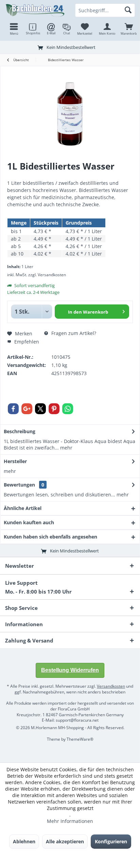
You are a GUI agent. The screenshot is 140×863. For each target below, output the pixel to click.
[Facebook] (13, 408)
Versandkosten (111, 686)
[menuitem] (129, 29)
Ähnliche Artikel (22, 508)
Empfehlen (26, 341)
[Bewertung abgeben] (70, 175)
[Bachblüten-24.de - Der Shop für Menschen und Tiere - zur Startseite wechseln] (35, 10)
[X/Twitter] (40, 408)
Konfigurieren (111, 841)
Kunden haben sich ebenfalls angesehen (50, 536)
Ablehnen (24, 841)
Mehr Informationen (70, 821)
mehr (65, 447)
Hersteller (15, 461)
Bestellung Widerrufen (70, 670)
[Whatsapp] (67, 408)
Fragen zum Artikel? (73, 333)
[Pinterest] (54, 408)
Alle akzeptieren (65, 841)
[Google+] (26, 408)
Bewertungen (19, 484)
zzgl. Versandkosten (47, 275)
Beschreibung (19, 431)
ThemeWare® (80, 739)
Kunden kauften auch (29, 522)
